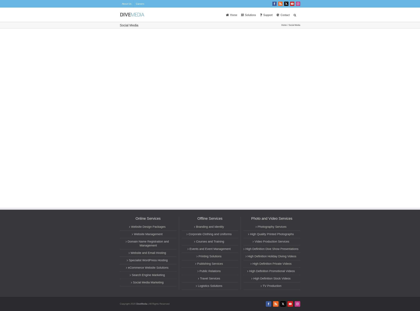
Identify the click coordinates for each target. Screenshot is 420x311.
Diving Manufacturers (219, 160)
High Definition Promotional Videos (272, 271)
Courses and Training (210, 241)
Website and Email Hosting (148, 253)
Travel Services (210, 278)
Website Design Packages (148, 226)
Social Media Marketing (148, 282)
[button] (295, 15)
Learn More (217, 77)
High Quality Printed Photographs (272, 234)
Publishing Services (210, 263)
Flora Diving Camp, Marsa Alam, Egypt (233, 39)
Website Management (148, 234)
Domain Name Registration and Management (148, 243)
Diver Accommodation (220, 43)
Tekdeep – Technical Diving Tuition (231, 98)
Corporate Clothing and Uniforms (210, 234)
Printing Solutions (210, 256)
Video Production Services (272, 241)
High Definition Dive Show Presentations (271, 249)
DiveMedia (141, 303)
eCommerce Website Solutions (148, 267)
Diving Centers (241, 43)
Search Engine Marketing (148, 275)
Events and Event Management (210, 249)
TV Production (272, 286)
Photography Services (272, 226)
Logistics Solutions (210, 286)
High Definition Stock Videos (272, 278)
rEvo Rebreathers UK (222, 156)
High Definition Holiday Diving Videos (272, 256)
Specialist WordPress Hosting (148, 260)
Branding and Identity (210, 226)
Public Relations (210, 271)
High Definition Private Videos (272, 263)
